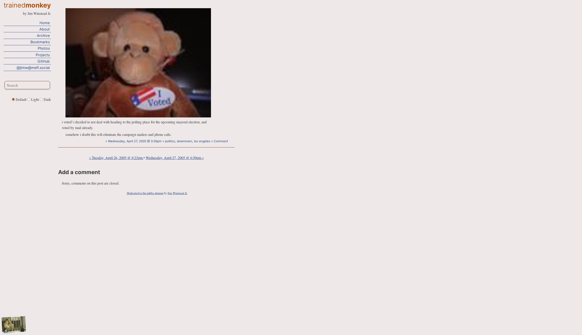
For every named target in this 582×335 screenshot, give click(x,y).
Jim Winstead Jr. (177, 193)
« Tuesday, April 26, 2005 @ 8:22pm (116, 157)
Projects (43, 55)
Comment (221, 141)
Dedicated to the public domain (145, 193)
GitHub (44, 61)
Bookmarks (40, 42)
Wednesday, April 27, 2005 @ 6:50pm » (175, 157)
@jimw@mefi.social (33, 67)
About (44, 29)
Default (21, 99)
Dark (47, 99)
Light (35, 99)
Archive (43, 35)
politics (170, 141)
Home (45, 22)
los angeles (202, 141)
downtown (184, 141)
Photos (44, 48)
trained (27, 5)
